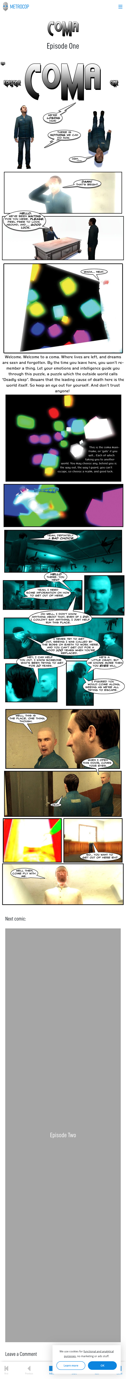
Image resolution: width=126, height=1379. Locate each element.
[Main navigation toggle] (120, 6)
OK (102, 1365)
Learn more (71, 1365)
